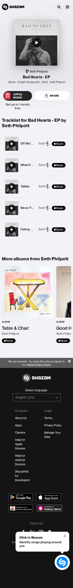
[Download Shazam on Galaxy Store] (49, 508)
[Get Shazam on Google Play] (20, 497)
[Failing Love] (11, 229)
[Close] (70, 360)
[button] (67, 7)
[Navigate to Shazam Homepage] (13, 7)
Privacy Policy (53, 425)
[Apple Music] (9, 340)
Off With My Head (33, 143)
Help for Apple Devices (20, 444)
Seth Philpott (47, 143)
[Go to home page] (36, 380)
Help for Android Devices (20, 460)
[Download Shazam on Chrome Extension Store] (20, 508)
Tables (25, 186)
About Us (21, 418)
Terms (48, 418)
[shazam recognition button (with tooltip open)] (62, 562)
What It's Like (30, 165)
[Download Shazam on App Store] (48, 497)
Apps (18, 425)
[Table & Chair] (28, 304)
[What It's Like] (11, 165)
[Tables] (11, 186)
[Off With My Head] (11, 144)
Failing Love (29, 229)
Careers (20, 432)
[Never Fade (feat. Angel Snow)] (11, 208)
